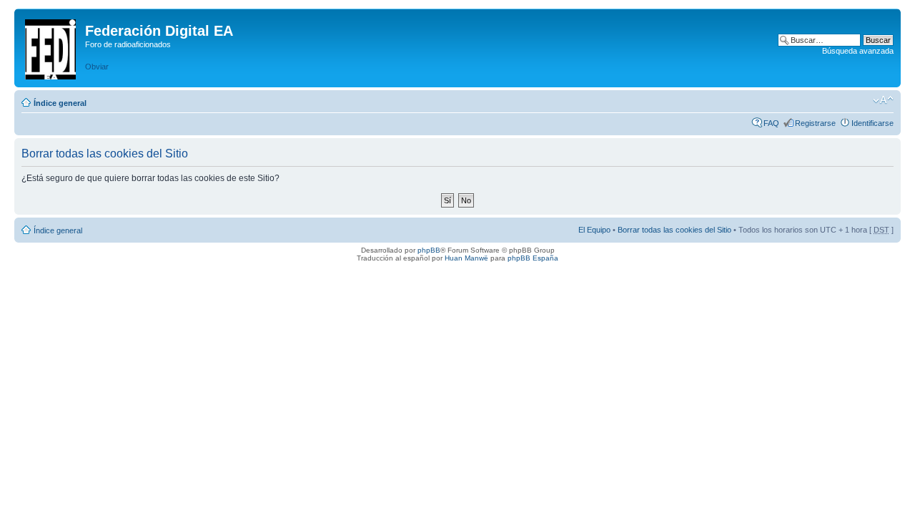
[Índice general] (51, 46)
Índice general (60, 103)
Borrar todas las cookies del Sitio (674, 229)
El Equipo (594, 229)
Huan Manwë (466, 258)
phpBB (428, 250)
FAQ (771, 123)
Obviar (97, 66)
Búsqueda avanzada (858, 51)
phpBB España (533, 258)
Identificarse (872, 123)
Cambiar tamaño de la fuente (883, 100)
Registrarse (815, 123)
